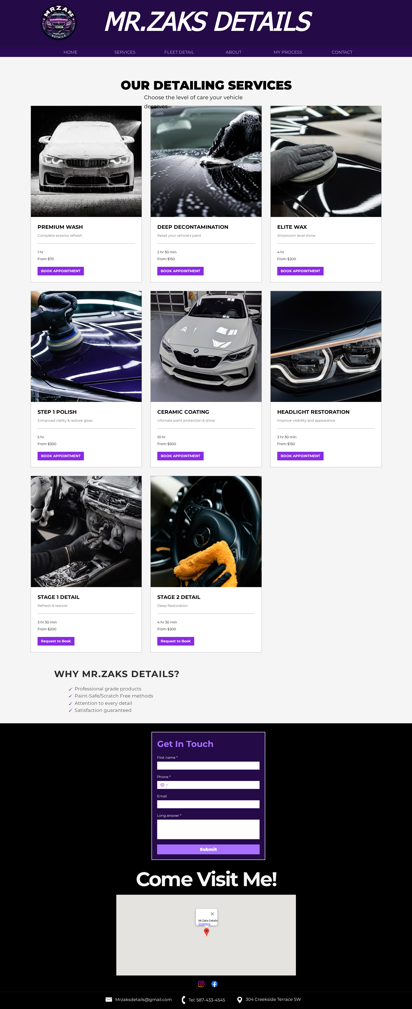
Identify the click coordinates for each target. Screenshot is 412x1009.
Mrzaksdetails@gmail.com (143, 999)
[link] (86, 227)
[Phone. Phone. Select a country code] (164, 785)
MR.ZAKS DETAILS (206, 23)
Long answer (169, 816)
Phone (164, 777)
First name (167, 758)
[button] (61, 271)
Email (162, 796)
